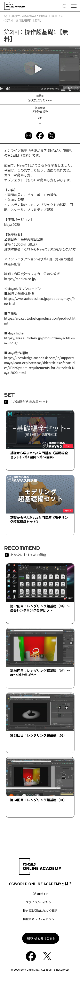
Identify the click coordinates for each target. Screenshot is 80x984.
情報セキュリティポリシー (40, 919)
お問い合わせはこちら (40, 938)
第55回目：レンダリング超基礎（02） (38, 735)
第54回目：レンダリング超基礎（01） (38, 799)
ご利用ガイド (40, 894)
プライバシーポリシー (40, 902)
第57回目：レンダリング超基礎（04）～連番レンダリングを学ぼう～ (40, 607)
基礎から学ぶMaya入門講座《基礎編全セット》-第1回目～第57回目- (39, 454)
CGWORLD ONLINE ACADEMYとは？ (40, 883)
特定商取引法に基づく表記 (40, 910)
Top (5, 16)
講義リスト (58, 16)
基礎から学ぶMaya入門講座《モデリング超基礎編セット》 (39, 519)
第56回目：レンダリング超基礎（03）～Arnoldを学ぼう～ (40, 672)
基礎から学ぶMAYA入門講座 (29, 16)
